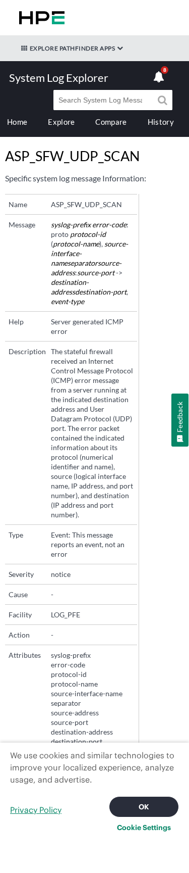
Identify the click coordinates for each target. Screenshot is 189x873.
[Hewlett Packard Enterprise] (40, 17)
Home (17, 121)
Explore (61, 121)
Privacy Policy (35, 810)
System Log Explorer (58, 77)
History (161, 121)
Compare (111, 121)
